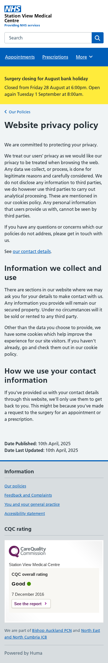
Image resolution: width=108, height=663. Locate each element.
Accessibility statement (24, 513)
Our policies (15, 486)
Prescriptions (55, 57)
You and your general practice (32, 504)
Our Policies (19, 111)
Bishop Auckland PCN (52, 630)
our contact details (32, 251)
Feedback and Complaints (28, 495)
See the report (28, 603)
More (84, 57)
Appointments (20, 57)
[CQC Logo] (27, 552)
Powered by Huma (23, 653)
